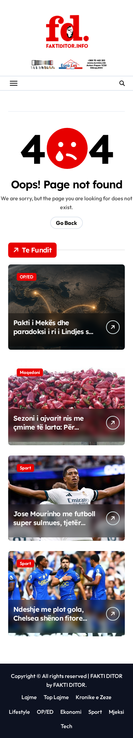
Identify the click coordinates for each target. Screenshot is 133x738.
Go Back (66, 222)
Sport (25, 468)
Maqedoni (30, 372)
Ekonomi (71, 711)
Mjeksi (116, 711)
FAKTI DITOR (106, 675)
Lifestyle (19, 711)
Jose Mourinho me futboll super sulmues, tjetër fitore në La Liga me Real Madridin (54, 527)
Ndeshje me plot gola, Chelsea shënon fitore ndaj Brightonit (48, 618)
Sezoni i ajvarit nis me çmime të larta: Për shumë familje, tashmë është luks (49, 431)
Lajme (29, 697)
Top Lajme (56, 697)
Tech (66, 726)
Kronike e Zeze (94, 697)
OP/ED (26, 276)
